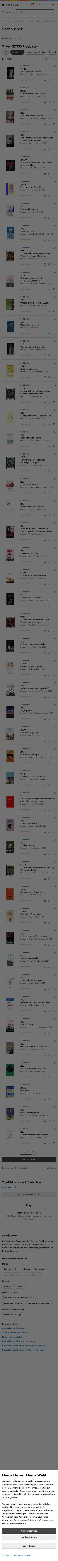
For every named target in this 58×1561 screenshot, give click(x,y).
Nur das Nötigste (29, 1537)
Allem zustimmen (29, 1531)
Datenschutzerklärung (23, 1555)
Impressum (6, 1555)
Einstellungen (28, 1546)
